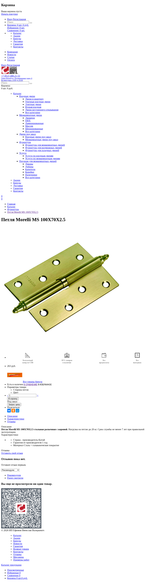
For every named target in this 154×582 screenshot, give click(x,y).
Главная (11, 204)
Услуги (22, 153)
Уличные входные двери (37, 101)
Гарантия (18, 44)
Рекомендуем (14, 475)
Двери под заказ (27, 134)
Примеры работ (21, 560)
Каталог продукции (11, 565)
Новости (11, 54)
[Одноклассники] (13, 410)
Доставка (18, 41)
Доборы (29, 166)
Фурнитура (25, 142)
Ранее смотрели (15, 478)
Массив (29, 126)
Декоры (29, 164)
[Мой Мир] (17, 410)
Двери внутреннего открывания (41, 109)
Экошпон (30, 118)
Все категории (32, 112)
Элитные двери (33, 104)
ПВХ (28, 120)
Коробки (29, 172)
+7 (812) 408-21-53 (16, 78)
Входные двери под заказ (38, 137)
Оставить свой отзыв (12, 453)
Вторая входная (33, 107)
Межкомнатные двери (30, 115)
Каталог (17, 33)
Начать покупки (9, 14)
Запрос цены (14, 404)
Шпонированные (34, 128)
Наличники (31, 174)
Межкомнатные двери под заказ (41, 139)
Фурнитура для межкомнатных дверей (45, 145)
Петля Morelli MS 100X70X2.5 (22, 212)
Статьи (10, 57)
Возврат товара (21, 549)
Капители (30, 169)
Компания (12, 52)
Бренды (17, 38)
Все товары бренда (32, 381)
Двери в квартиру (34, 99)
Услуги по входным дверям (39, 156)
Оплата (11, 60)
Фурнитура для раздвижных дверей (43, 147)
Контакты (18, 46)
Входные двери (27, 96)
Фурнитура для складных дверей (42, 150)
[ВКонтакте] (9, 410)
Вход (9, 19)
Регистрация (19, 19)
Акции (16, 36)
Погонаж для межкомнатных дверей (38, 161)
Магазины (18, 557)
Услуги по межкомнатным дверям (42, 158)
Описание (12, 416)
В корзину (12, 399)
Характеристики (15, 419)
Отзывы (11, 421)
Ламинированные (34, 123)
